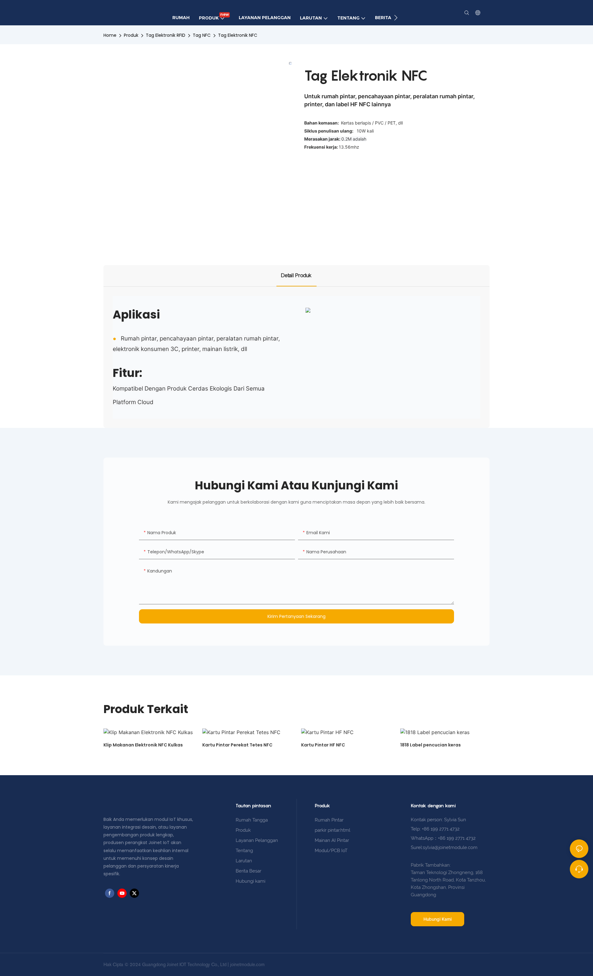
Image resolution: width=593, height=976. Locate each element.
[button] (395, 17)
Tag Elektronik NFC (237, 35)
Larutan (244, 861)
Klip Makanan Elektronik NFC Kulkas (143, 745)
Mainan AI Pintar (332, 840)
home (109, 35)
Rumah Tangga (252, 820)
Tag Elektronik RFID (165, 35)
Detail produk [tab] (296, 275)
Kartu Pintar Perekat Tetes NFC (237, 745)
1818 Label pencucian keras (430, 745)
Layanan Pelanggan (257, 840)
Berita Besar (248, 871)
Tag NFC (202, 35)
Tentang (244, 850)
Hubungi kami (250, 881)
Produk (131, 35)
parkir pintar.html (332, 830)
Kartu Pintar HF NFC (323, 745)
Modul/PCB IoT (331, 850)
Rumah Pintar (329, 820)
